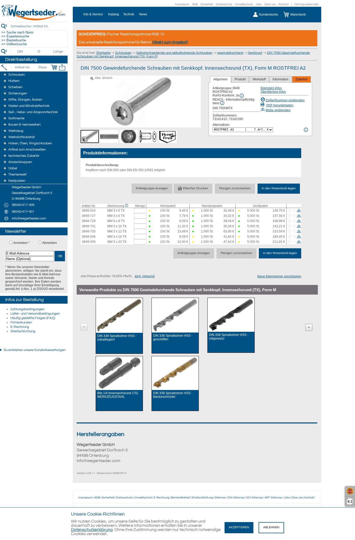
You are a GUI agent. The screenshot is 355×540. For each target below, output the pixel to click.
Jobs (258, 4)
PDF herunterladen (279, 105)
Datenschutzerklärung (92, 530)
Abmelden (49, 243)
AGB (195, 4)
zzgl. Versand (145, 276)
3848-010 (89, 210)
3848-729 (89, 221)
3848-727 (89, 216)
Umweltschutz (244, 4)
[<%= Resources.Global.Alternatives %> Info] (306, 130)
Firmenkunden (21, 322)
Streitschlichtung (22, 331)
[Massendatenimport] (62, 67)
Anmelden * (21, 243)
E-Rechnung (19, 327)
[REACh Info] (222, 103)
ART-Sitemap (273, 497)
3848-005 (89, 242)
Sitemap (220, 497)
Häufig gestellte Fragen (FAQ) (32, 318)
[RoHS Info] (242, 96)
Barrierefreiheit (180, 497)
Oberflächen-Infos (273, 92)
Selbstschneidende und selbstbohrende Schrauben (174, 53)
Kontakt (283, 4)
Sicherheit (206, 4)
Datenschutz (224, 4)
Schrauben (123, 53)
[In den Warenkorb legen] (54, 67)
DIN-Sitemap (236, 497)
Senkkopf (255, 53)
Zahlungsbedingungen (27, 309)
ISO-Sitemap (254, 497)
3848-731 (89, 226)
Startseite (103, 53)
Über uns (270, 4)
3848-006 (89, 236)
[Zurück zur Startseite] (34, 19)
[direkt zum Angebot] (170, 42)
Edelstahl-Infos (271, 88)
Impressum (182, 4)
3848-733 (89, 231)
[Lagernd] (150, 216)
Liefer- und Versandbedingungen (35, 313)
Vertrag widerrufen (306, 4)
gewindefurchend (230, 53)
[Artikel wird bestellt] (150, 210)
